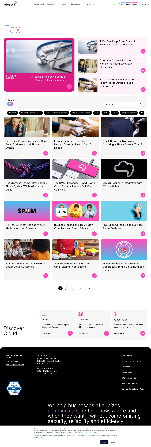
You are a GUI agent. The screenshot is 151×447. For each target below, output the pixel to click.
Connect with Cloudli (129, 4)
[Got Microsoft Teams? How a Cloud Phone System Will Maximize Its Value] (45, 195)
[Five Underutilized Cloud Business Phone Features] (143, 233)
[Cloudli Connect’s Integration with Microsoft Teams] (143, 195)
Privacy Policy (93, 432)
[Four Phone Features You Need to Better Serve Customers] (45, 275)
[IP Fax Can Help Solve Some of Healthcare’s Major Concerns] (69, 86)
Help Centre (89, 4)
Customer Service (129, 113)
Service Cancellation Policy (133, 389)
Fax (96, 113)
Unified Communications (30, 113)
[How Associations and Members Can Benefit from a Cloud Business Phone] (143, 275)
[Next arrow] (145, 113)
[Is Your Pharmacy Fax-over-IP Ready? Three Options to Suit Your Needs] (143, 89)
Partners (62, 4)
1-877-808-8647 (13, 361)
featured (12, 113)
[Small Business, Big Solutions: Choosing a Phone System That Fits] (143, 153)
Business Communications (56, 113)
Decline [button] (113, 442)
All (10, 104)
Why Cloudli (39, 4)
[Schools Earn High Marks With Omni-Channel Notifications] (94, 275)
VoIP (114, 113)
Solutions (50, 4)
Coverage (126, 367)
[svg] (8, 405)
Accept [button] (104, 442)
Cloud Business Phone (81, 113)
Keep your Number (130, 383)
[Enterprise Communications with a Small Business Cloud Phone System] (143, 70)
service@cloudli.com (15, 365)
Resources (75, 4)
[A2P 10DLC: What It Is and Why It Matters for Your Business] (45, 233)
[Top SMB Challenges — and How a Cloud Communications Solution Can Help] (94, 195)
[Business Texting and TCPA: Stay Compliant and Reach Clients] (94, 233)
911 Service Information (131, 361)
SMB (105, 113)
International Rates (130, 378)
